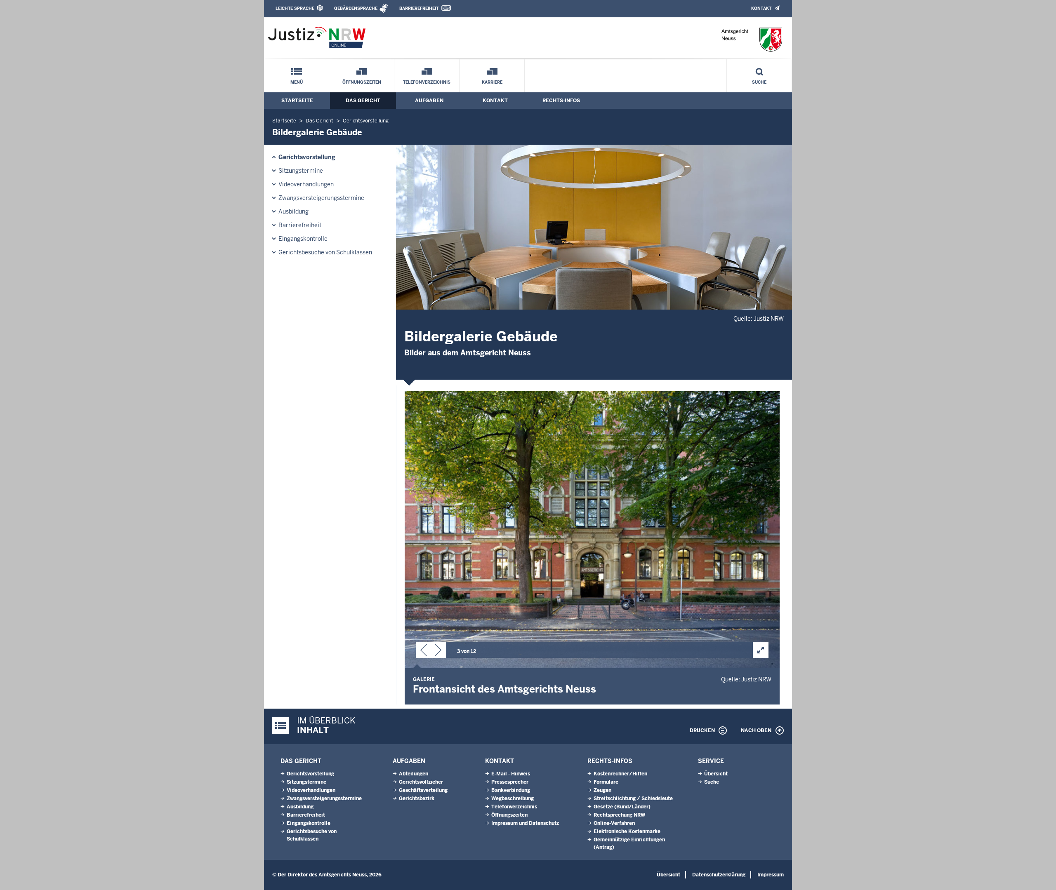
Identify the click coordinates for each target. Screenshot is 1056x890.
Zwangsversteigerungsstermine (321, 198)
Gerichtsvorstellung (366, 120)
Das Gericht (363, 100)
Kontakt (761, 8)
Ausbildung (293, 211)
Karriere (492, 82)
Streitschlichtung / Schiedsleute (633, 798)
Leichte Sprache (295, 8)
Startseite (297, 100)
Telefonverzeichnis (426, 82)
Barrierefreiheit (418, 8)
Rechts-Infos (561, 100)
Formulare (606, 782)
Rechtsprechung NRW (619, 815)
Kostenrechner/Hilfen (620, 773)
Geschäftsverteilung (423, 790)
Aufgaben (429, 100)
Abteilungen (413, 773)
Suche (759, 82)
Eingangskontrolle (303, 238)
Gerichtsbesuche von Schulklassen (325, 252)
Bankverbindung (510, 790)
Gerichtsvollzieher (421, 782)
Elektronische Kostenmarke (627, 831)
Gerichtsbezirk (416, 798)
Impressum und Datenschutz (525, 823)
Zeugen (602, 790)
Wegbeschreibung (512, 798)
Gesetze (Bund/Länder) (622, 806)
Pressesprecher (509, 782)
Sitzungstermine (300, 170)
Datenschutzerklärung (718, 874)
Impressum (770, 874)
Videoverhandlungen (306, 184)
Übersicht (716, 773)
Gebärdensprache (355, 8)
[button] (423, 651)
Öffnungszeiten (361, 82)
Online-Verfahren (614, 823)
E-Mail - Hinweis (510, 773)
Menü (296, 82)
